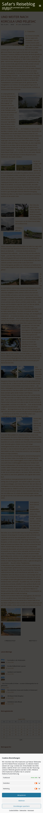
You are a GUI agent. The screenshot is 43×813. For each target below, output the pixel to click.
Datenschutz (23, 810)
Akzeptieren (21, 795)
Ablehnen (21, 801)
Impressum (31, 810)
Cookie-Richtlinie (13, 810)
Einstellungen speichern (21, 806)
